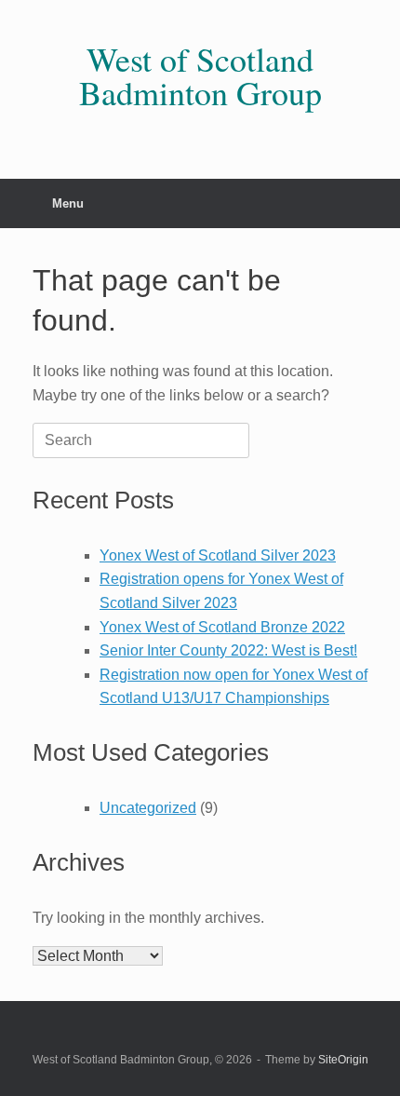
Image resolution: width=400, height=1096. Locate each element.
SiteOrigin (343, 1059)
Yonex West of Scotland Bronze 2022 (222, 627)
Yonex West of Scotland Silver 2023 (218, 555)
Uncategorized (148, 808)
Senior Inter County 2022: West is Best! (228, 650)
